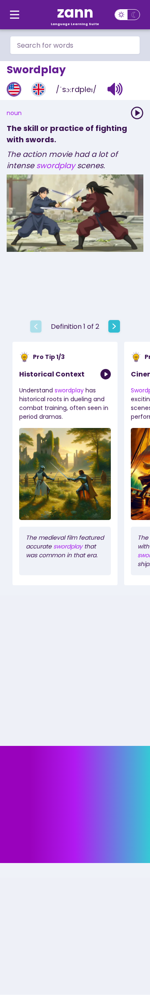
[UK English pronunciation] (38, 89)
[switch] (127, 14)
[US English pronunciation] (14, 89)
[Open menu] (14, 14)
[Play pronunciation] (137, 113)
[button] (115, 89)
